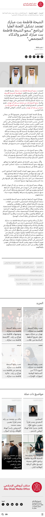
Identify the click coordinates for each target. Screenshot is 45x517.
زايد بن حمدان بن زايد (21, 279)
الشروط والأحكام (36, 501)
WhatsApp (26, 56)
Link (42, 56)
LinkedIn (30, 56)
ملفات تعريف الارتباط (37, 504)
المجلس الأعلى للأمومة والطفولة (25, 267)
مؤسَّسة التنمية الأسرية (13, 93)
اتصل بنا (34, 508)
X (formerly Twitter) (38, 56)
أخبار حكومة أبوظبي (37, 271)
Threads (21, 504)
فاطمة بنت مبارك (37, 283)
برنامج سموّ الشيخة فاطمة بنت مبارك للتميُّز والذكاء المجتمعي (25, 275)
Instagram (17, 504)
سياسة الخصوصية (37, 503)
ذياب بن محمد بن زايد (36, 279)
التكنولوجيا (39, 262)
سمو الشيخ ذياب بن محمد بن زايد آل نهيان (23, 103)
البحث (3, 514)
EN (6, 514)
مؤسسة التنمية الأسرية (23, 283)
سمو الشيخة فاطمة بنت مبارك (26, 91)
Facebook (34, 56)
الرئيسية (41, 13)
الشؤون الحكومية (33, 13)
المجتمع (39, 267)
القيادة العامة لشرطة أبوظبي (12, 262)
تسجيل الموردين (36, 506)
